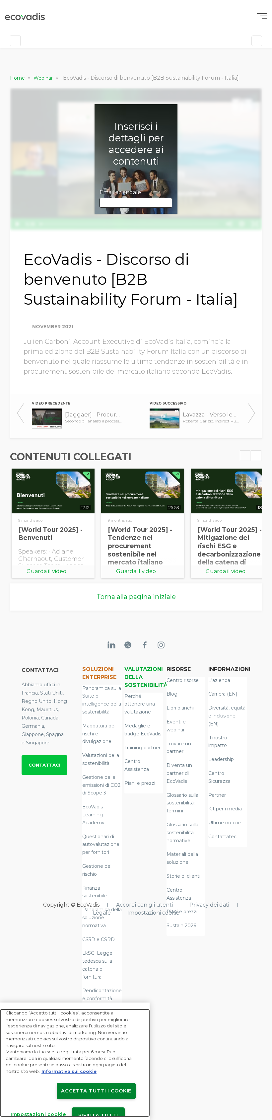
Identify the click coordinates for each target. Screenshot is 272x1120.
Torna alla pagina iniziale (136, 597)
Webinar (44, 78)
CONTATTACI (44, 765)
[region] (75, 1061)
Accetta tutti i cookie (96, 1091)
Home (18, 78)
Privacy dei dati (209, 905)
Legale (102, 913)
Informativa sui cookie (69, 1071)
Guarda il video (46, 571)
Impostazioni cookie (153, 913)
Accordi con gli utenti (144, 905)
